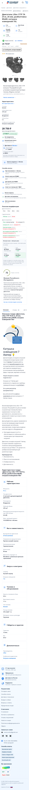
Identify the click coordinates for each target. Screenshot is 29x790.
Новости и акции (6, 720)
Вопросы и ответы (6, 703)
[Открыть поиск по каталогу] (22, 2)
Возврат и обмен (6, 700)
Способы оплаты (6, 694)
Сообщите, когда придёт (12, 50)
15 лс (9, 211)
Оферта (3, 726)
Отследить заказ (6, 691)
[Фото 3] (16, 79)
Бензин (5, 606)
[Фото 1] (4, 79)
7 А (4, 579)
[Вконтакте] (6, 735)
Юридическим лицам (7, 705)
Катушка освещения (9, 658)
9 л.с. (4, 490)
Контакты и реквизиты (7, 714)
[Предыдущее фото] (4, 64)
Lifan (4, 653)
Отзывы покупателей (7, 717)
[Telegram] (2, 735)
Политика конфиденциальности (10, 723)
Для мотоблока (17, 11)
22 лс (18, 211)
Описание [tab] (6, 310)
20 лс (13, 211)
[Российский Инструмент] (12, 2)
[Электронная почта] (10, 735)
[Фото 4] (22, 79)
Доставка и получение (7, 697)
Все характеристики (7, 103)
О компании (4, 712)
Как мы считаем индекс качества (13, 302)
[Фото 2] (10, 79)
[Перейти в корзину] (26, 2)
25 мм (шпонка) (8, 535)
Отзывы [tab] (16, 310)
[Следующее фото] (25, 64)
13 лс (4, 211)
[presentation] (16, 310)
